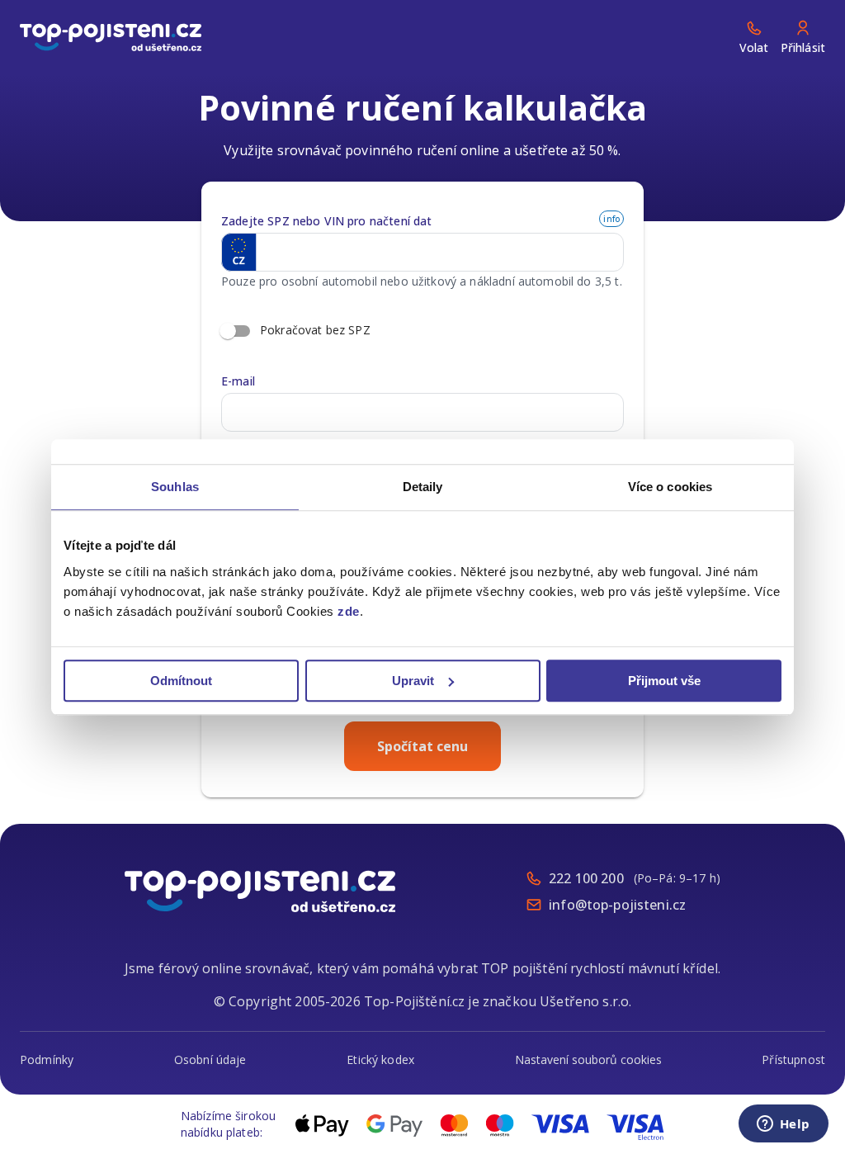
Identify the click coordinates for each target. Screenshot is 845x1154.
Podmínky (46, 1059)
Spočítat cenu (422, 746)
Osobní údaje (210, 1059)
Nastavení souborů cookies (588, 1059)
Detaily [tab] (423, 487)
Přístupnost (793, 1059)
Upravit (413, 681)
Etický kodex (380, 1059)
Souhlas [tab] (175, 487)
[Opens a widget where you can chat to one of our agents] (783, 1125)
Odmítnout (181, 681)
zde (349, 611)
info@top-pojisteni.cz (617, 905)
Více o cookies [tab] (670, 487)
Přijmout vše (664, 681)
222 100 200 (586, 878)
